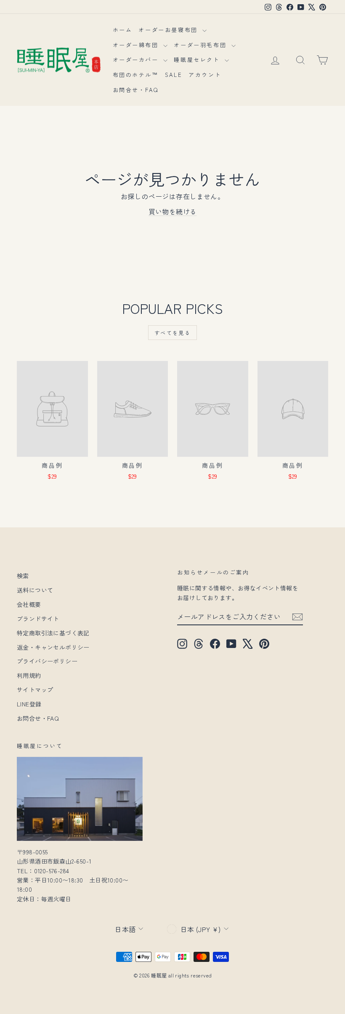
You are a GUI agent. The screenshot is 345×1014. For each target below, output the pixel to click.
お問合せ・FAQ (136, 90)
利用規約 (29, 675)
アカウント (204, 75)
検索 (23, 576)
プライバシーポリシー (47, 661)
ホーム (123, 30)
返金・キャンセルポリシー (53, 647)
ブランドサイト (38, 618)
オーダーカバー (137, 59)
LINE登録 (29, 704)
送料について (35, 590)
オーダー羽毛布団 (201, 45)
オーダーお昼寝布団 (169, 30)
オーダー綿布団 (137, 45)
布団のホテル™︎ (136, 75)
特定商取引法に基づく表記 (53, 633)
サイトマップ (35, 689)
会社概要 (29, 604)
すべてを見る (172, 332)
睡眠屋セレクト (198, 59)
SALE (173, 75)
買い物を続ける (173, 211)
